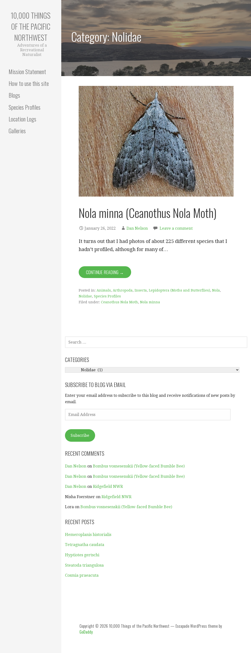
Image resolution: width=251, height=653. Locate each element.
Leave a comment (176, 228)
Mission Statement (27, 71)
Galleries (17, 130)
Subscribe (80, 435)
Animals (104, 290)
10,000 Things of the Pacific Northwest (30, 26)
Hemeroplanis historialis (88, 534)
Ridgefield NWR (108, 486)
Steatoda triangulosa (84, 565)
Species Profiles (24, 107)
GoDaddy (86, 632)
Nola (216, 290)
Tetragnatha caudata (84, 544)
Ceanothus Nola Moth (119, 302)
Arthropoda (123, 290)
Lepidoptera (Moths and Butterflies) (179, 290)
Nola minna (150, 302)
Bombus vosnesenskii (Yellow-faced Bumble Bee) (139, 466)
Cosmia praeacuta (82, 575)
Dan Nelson (137, 228)
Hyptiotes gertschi (82, 555)
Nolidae (85, 296)
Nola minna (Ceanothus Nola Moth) (147, 212)
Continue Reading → (105, 272)
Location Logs (22, 118)
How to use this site (29, 83)
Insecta (141, 290)
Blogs (14, 95)
